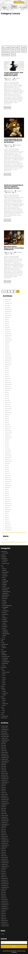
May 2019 (7, 323)
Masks (3, 686)
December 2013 (8, 455)
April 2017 (7, 374)
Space (3, 712)
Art (2, 565)
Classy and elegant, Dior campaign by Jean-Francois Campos (13, 74)
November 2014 (8, 432)
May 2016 (7, 396)
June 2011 (7, 515)
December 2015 (8, 406)
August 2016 (7, 390)
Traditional (5, 630)
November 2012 (8, 481)
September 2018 (8, 339)
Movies (3, 688)
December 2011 (8, 503)
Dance (4, 698)
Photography (6, 54)
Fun (2, 649)
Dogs (4, 710)
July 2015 (7, 416)
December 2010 (8, 527)
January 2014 (7, 453)
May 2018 (7, 348)
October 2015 (7, 410)
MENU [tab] (14, 7)
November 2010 (8, 529)
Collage (4, 579)
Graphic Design (6, 588)
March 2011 (7, 521)
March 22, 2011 (8, 78)
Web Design (4, 717)
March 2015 (7, 424)
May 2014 (7, 445)
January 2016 (7, 404)
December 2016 (8, 382)
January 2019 (7, 331)
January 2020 (7, 307)
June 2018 (7, 346)
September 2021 (8, 303)
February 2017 (8, 378)
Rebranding (5, 663)
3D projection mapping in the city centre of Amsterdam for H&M (13, 186)
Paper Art (5, 603)
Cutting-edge (5, 581)
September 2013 (8, 461)
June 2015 (7, 418)
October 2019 (7, 313)
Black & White (15, 47)
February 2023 (8, 299)
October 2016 (7, 386)
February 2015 (8, 426)
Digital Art (5, 582)
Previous (4, 291)
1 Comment (16, 78)
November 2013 (8, 457)
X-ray (4, 637)
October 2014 (7, 434)
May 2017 (7, 372)
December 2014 (8, 430)
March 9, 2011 (8, 145)
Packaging (5, 659)
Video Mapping (6, 633)
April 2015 (7, 422)
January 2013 (7, 477)
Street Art (5, 624)
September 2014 (8, 436)
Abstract (4, 568)
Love (4, 675)
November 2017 (8, 360)
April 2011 (7, 519)
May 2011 (7, 517)
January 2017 (7, 380)
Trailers (4, 695)
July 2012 (7, 489)
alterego (8, 79)
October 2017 (7, 362)
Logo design (5, 658)
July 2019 (7, 319)
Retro (4, 616)
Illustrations (5, 51)
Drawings (5, 584)
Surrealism (5, 626)
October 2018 (7, 337)
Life (12, 51)
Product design (6, 661)
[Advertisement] (14, 31)
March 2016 (7, 400)
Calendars (5, 574)
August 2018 (7, 341)
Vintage (4, 635)
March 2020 (7, 305)
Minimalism (5, 596)
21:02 (14, 192)
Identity (3, 653)
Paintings (5, 602)
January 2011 (7, 525)
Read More (7, 107)
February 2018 (8, 354)
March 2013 (7, 473)
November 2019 (8, 311)
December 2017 (8, 358)
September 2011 (8, 509)
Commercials (5, 553)
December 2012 (8, 479)
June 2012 (7, 491)
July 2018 (7, 343)
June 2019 (7, 321)
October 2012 (7, 483)
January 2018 (7, 356)
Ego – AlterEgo (6, 47)
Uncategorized (5, 716)
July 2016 (7, 392)
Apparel (4, 647)
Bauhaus (5, 570)
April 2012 (7, 495)
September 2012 (8, 485)
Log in (6, 539)
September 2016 (8, 388)
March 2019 (7, 327)
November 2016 (8, 384)
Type (4, 665)
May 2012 (7, 493)
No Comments (16, 145)
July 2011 (7, 513)
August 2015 (7, 414)
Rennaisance (5, 614)
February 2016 (8, 402)
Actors (4, 689)
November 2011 (8, 505)
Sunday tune (5, 703)
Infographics (5, 593)
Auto (4, 670)
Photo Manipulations (7, 605)
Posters (4, 691)
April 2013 (7, 471)
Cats (4, 709)
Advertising (4, 551)
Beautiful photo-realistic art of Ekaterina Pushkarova (14, 248)
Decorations (5, 560)
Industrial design (6, 591)
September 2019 (8, 315)
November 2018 (8, 335)
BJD (2, 640)
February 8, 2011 (9, 252)
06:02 (12, 146)
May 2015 (7, 420)
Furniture (5, 561)
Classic (4, 577)
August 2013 (7, 463)
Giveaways (4, 651)
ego (7, 146)
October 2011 (7, 507)
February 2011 (8, 523)
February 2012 (8, 499)
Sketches (5, 619)
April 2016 (7, 398)
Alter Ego (4, 555)
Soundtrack (5, 693)
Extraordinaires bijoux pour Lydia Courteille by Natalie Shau (13, 140)
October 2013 (7, 459)
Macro (4, 608)
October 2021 (7, 301)
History (4, 673)
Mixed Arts (5, 598)
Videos (4, 705)
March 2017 (7, 376)
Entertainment (5, 644)
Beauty (3, 639)
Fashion (24, 47)
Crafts (3, 642)
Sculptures (5, 617)
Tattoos (4, 628)
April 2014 (7, 447)
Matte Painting (6, 595)
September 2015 (8, 412)
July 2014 (7, 441)
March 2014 (7, 449)
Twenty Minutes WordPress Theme (11, 951)
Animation (4, 556)
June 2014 (7, 443)
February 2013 (8, 475)
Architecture (4, 558)
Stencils (4, 623)
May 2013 (7, 469)
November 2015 (8, 408)
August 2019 (7, 317)
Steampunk (5, 621)
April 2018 (7, 350)
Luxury (17, 51)
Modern (24, 51)
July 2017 (7, 368)
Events (4, 700)
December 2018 (8, 333)
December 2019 (8, 309)
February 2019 (8, 329)
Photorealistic (6, 610)
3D (3, 567)
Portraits (4, 612)
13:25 (12, 253)
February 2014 (8, 451)
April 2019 (7, 325)
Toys (3, 714)
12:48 (14, 79)
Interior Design (6, 563)
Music (3, 696)
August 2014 (7, 438)
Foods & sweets (6, 672)
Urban (13, 54)
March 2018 (7, 352)
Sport (4, 680)
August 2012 (7, 487)
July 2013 (7, 465)
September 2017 (8, 364)
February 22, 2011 (9, 191)
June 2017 (7, 370)
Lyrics (4, 702)
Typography (5, 631)
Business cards (6, 656)
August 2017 (7, 366)
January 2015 (7, 428)
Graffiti (4, 586)
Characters (5, 575)
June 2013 (7, 467)
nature (4, 679)
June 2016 (7, 394)
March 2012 (7, 497)
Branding (5, 654)
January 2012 (7, 501)
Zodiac (4, 684)
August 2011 (7, 511)
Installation (4, 667)
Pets (3, 707)
